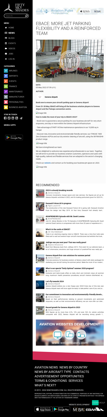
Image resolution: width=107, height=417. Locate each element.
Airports (13, 76)
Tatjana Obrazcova (55, 245)
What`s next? (45, 385)
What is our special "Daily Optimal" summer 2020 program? (70, 268)
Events (12, 43)
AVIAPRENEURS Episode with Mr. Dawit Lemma (65, 216)
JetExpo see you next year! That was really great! (66, 242)
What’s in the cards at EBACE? (58, 229)
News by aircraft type (53, 372)
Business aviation (17, 107)
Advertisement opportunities (59, 376)
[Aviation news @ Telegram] (21, 118)
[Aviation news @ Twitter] (9, 118)
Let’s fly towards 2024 (55, 281)
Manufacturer (16, 97)
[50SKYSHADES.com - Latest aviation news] (16, 7)
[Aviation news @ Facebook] (5, 118)
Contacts (81, 372)
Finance (12, 86)
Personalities (15, 102)
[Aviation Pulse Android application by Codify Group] (63, 409)
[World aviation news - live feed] (16, 118)
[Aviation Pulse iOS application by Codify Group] (43, 409)
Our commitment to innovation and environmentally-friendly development (75, 294)
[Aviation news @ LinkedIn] (12, 118)
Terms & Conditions (51, 381)
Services (76, 381)
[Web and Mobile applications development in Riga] (98, 402)
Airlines (12, 71)
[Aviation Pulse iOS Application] (70, 11)
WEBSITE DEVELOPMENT (79, 405)
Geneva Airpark (51, 97)
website (47, 163)
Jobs (10, 54)
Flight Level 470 (53, 206)
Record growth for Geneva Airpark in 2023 (63, 307)
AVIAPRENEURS (54, 219)
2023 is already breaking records (59, 190)
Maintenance (15, 91)
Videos (11, 48)
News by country (73, 367)
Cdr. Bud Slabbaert (55, 232)
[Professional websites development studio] (70, 334)
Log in (11, 59)
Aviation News (46, 367)
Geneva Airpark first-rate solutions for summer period (68, 255)
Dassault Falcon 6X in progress (58, 203)
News (11, 33)
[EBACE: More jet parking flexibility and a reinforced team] (70, 61)
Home (11, 27)
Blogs (11, 38)
